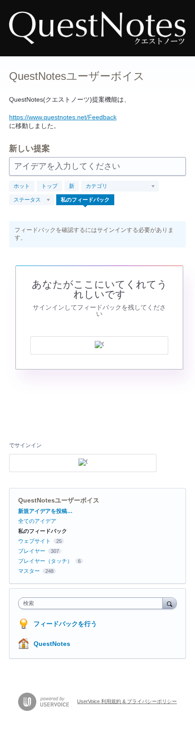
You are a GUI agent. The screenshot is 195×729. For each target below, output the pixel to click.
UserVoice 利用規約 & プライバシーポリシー (127, 701)
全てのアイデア (37, 521)
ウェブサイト (34, 541)
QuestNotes (52, 643)
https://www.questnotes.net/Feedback (63, 117)
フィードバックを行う (65, 623)
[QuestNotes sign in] (99, 345)
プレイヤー (31, 551)
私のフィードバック (85, 200)
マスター (29, 571)
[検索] (169, 603)
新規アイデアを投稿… (45, 511)
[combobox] (92, 603)
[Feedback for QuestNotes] (97, 28)
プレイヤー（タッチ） (45, 561)
